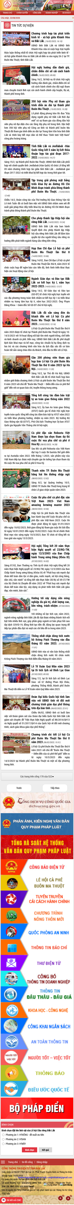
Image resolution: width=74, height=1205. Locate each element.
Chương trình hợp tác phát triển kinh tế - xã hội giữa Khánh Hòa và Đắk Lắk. (50, 37)
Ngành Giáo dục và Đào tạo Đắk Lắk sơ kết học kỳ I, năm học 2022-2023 (50, 282)
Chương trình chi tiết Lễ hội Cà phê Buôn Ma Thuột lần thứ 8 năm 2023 (50, 738)
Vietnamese (58, 1)
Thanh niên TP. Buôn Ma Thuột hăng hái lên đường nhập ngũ (50, 472)
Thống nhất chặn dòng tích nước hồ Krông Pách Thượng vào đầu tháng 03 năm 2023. (50, 639)
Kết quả (45, 1149)
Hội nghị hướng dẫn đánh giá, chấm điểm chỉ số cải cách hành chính (50, 71)
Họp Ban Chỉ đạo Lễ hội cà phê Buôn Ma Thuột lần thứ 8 (50, 250)
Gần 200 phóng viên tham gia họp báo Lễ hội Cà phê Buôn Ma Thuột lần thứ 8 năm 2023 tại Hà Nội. (50, 363)
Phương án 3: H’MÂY (16, 1143)
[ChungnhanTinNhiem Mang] (58, 1185)
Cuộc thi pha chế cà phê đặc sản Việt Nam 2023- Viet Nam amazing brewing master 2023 (50, 501)
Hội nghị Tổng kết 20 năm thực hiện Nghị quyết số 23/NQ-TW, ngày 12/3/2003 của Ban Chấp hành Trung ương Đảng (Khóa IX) (50, 551)
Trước (19, 788)
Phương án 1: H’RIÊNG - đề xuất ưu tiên (25, 1134)
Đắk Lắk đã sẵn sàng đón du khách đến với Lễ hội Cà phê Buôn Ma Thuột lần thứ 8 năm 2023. (50, 318)
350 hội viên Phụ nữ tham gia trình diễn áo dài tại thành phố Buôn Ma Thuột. (50, 105)
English (68, 1)
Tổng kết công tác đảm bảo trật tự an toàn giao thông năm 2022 (50, 397)
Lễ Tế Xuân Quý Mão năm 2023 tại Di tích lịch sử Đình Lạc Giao (50, 668)
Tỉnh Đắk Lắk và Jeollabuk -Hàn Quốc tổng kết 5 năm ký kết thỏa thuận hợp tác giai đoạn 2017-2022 (50, 151)
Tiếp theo (54, 788)
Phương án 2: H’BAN (16, 1139)
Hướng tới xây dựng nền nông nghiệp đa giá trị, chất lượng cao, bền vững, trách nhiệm (50, 601)
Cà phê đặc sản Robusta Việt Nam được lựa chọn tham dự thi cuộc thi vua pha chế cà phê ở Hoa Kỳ (50, 438)
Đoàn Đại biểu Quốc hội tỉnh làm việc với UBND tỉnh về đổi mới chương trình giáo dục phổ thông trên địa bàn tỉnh (50, 702)
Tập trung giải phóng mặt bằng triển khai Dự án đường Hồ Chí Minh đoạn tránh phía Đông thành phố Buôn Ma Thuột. (50, 185)
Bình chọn (29, 1149)
